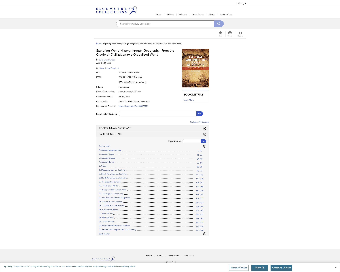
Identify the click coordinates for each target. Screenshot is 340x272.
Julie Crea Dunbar (107, 60)
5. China (102, 166)
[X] (173, 262)
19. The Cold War (106, 221)
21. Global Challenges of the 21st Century (117, 229)
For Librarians (226, 14)
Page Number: (174, 141)
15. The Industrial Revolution (111, 205)
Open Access (198, 14)
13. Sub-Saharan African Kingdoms (114, 198)
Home (158, 14)
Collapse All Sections (199, 122)
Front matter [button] (104, 146)
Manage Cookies (239, 267)
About (211, 14)
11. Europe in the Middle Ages (112, 190)
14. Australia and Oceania (110, 202)
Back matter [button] (104, 234)
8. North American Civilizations (113, 178)
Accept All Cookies (281, 267)
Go (199, 113)
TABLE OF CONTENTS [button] (110, 134)
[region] (170, 267)
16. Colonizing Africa (108, 209)
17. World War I (106, 213)
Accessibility (173, 255)
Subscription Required (109, 68)
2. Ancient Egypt (106, 154)
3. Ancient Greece (107, 158)
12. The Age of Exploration (111, 194)
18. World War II (106, 217)
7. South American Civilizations (113, 174)
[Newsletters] (167, 262)
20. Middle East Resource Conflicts (114, 225)
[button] (230, 34)
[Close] (336, 267)
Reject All (259, 267)
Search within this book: (106, 114)
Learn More (189, 100)
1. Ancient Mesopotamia (110, 150)
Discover (183, 14)
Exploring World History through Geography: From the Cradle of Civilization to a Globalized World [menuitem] (142, 44)
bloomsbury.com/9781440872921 (133, 106)
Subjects (170, 14)
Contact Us (189, 255)
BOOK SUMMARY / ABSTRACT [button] (115, 128)
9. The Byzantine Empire (109, 182)
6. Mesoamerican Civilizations (112, 170)
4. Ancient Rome (106, 162)
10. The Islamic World (108, 186)
